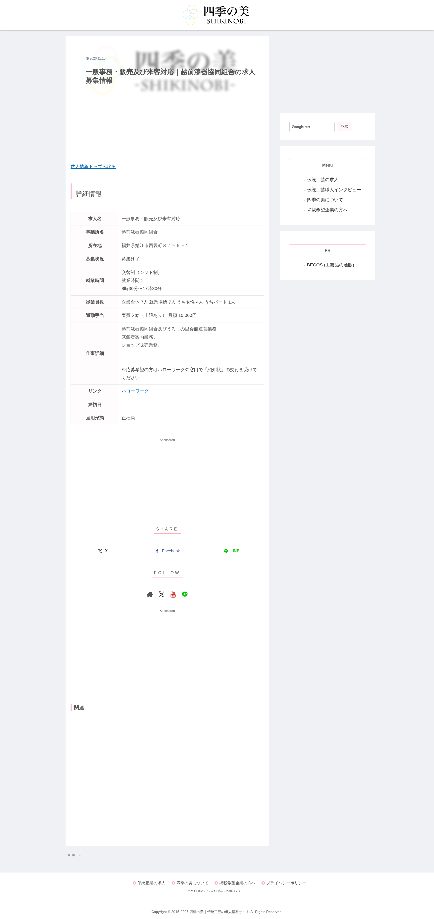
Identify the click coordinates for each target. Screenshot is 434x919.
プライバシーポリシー (286, 883)
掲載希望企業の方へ (327, 209)
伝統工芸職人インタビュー (334, 189)
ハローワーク (135, 391)
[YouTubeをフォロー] (173, 594)
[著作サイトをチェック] (150, 594)
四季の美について (325, 199)
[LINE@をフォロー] (185, 594)
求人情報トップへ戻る (93, 166)
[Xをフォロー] (161, 594)
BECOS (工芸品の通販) (330, 264)
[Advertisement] (167, 122)
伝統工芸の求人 (323, 179)
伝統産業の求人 (151, 883)
